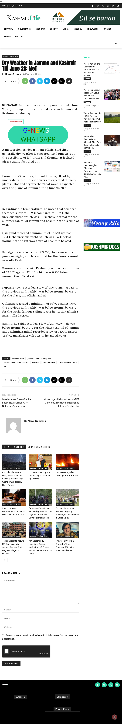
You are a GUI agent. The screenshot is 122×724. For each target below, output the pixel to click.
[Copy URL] (54, 81)
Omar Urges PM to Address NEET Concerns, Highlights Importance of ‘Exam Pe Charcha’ (61, 402)
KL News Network (13, 74)
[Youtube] (117, 6)
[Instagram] (97, 6)
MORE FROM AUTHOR (39, 447)
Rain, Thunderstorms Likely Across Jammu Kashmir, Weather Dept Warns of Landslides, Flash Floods (12, 478)
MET (5, 366)
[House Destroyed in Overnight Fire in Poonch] (67, 462)
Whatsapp (38, 139)
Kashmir (35, 362)
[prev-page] (4, 560)
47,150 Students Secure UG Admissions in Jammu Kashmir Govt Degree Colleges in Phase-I (13, 547)
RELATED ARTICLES (14, 447)
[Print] (69, 81)
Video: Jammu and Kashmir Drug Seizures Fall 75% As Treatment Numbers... (92, 70)
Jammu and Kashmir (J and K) (40, 358)
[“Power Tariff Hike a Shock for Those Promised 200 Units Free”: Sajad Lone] (67, 530)
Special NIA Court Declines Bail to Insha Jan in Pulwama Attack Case (14, 511)
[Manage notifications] (114, 717)
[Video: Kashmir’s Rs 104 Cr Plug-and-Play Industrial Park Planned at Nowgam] (112, 117)
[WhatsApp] (113, 6)
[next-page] (9, 560)
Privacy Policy (62, 709)
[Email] (61, 81)
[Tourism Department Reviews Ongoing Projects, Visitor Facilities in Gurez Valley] (67, 497)
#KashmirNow (18, 358)
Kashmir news (49, 362)
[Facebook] (92, 6)
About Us (20, 697)
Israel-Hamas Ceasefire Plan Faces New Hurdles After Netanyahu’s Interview (17, 402)
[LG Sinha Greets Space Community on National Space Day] (40, 462)
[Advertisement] (40, 95)
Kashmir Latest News (10, 56)
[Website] (107, 6)
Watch (87, 57)
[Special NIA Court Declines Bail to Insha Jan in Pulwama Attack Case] (14, 497)
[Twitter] (103, 6)
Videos (87, 79)
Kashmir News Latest (68, 362)
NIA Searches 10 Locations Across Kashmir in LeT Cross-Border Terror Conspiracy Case (40, 547)
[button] (116, 44)
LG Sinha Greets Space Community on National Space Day (39, 475)
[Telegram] (47, 81)
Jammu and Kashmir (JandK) (16, 362)
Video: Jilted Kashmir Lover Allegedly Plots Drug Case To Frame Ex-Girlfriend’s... (92, 142)
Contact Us (62, 697)
